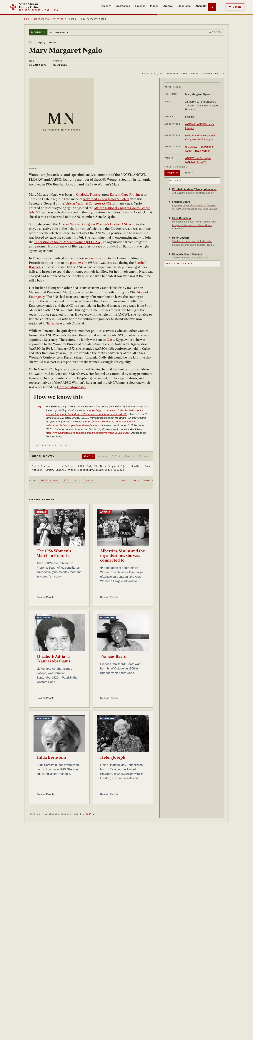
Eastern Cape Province (126, 194)
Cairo (110, 339)
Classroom (184, 6)
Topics (105, 6)
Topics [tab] (188, 172)
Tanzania (52, 323)
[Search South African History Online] (212, 7)
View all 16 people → (178, 263)
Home (27, 19)
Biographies (122, 6)
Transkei (95, 194)
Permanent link (177, 73)
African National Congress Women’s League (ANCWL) (96, 224)
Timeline (140, 6)
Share (194, 73)
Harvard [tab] (102, 456)
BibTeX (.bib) (49, 480)
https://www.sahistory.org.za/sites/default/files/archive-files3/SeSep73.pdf (87, 432)
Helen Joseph (112, 757)
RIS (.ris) (70, 480)
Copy (147, 466)
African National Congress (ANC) (88, 203)
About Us (200, 6)
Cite (152, 73)
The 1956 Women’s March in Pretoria (53, 553)
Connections (213, 73)
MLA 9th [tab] (129, 456)
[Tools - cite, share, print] (220, 7)
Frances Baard (113, 656)
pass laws (76, 262)
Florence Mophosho (71, 387)
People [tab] (172, 172)
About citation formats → (137, 480)
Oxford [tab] (116, 456)
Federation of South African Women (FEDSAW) (67, 242)
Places (154, 6)
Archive (168, 6)
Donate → (91, 813)
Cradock (82, 194)
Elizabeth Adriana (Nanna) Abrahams (53, 658)
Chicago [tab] (143, 456)
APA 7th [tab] (88, 456)
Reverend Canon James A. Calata (106, 199)
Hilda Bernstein (51, 757)
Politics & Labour (64, 19)
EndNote (88, 480)
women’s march (96, 258)
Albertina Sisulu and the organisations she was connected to (122, 555)
